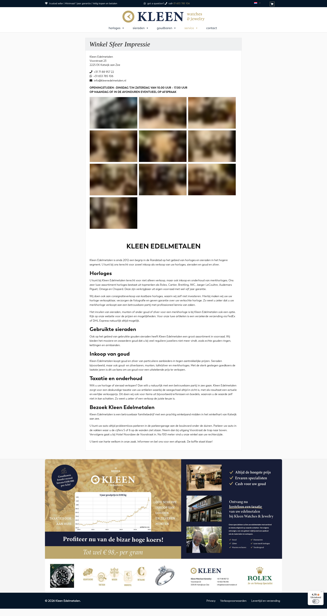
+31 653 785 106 (181, 3)
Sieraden (139, 28)
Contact (211, 28)
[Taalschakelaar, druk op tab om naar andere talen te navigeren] (257, 3)
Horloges (114, 28)
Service (189, 28)
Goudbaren (164, 28)
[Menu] (322, 592)
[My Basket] (272, 4)
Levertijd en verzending (265, 600)
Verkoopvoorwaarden (233, 600)
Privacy (210, 600)
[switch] (315, 601)
